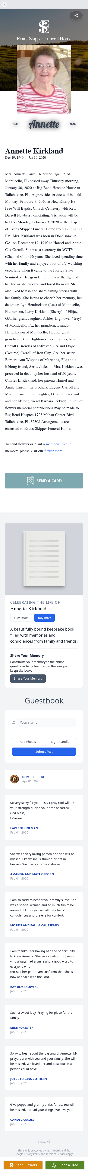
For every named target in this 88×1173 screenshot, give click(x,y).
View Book (21, 618)
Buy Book (44, 618)
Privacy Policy (32, 1154)
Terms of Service (56, 1154)
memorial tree (56, 443)
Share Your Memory (28, 678)
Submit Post (44, 751)
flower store (53, 450)
